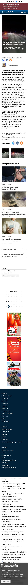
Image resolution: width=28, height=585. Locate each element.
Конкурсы (5, 439)
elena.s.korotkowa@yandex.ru (11, 559)
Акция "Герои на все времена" (9, 8)
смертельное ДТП (16, 132)
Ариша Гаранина (13, 65)
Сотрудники (5, 432)
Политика (5, 416)
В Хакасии (5, 398)
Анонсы (4, 393)
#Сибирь (4, 447)
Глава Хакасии (6, 6)
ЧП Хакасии (5, 421)
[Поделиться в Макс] (3, 60)
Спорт (4, 418)
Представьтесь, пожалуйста (10, 256)
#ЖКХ (3, 452)
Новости (4, 434)
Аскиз (8, 132)
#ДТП (3, 457)
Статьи (4, 437)
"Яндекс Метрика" (10, 572)
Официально (6, 411)
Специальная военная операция (10, 4)
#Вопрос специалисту (9, 467)
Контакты (5, 426)
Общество (5, 408)
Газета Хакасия (7, 429)
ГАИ (24, 132)
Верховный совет (14, 6)
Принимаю (6, 581)
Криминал (19, 58)
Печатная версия (7, 413)
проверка (9, 134)
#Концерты (5, 462)
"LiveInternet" (17, 572)
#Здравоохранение (8, 450)
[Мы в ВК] (7, 60)
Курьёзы (4, 406)
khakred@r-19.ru (7, 549)
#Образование (6, 455)
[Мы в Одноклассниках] (10, 60)
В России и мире (7, 396)
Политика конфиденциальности (12, 442)
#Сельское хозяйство (9, 460)
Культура (5, 403)
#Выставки (5, 465)
